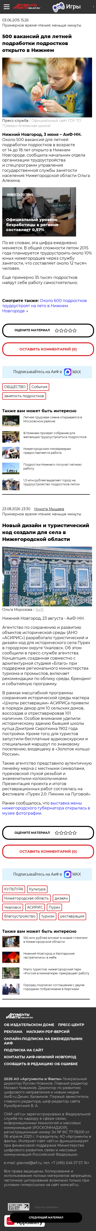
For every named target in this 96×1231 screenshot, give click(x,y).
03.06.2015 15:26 (15, 20)
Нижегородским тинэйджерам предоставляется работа (47, 451)
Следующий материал (46, 1217)
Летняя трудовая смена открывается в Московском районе (52, 419)
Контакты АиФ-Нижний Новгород (40, 1057)
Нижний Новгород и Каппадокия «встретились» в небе (49, 955)
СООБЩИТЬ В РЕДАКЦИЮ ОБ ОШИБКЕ (41, 1064)
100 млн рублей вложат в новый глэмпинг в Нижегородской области (55, 940)
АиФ (39, 609)
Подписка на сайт (23, 1050)
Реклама (13, 1031)
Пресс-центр (71, 1025)
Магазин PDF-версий (48, 1031)
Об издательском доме (29, 1025)
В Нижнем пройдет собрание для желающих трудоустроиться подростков (54, 435)
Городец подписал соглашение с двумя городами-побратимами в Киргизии (53, 987)
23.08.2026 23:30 (16, 509)
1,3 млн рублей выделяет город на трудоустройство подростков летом (51, 482)
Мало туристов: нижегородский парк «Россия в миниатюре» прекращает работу (56, 971)
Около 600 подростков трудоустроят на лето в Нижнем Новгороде (44, 305)
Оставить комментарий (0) (48, 349)
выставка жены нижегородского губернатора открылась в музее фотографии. (46, 808)
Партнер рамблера (46, 1207)
